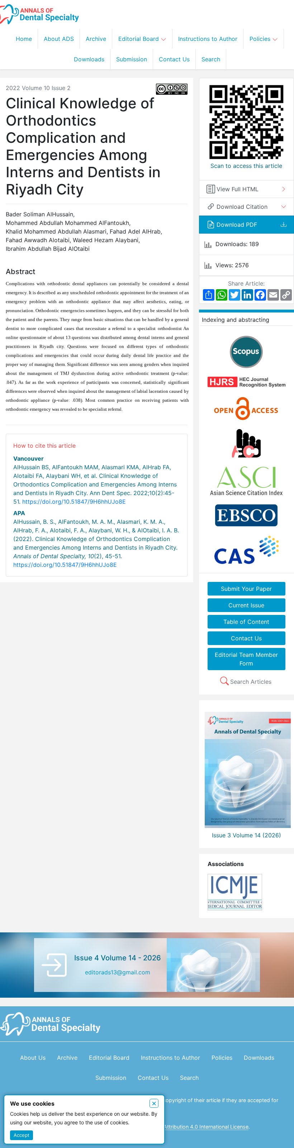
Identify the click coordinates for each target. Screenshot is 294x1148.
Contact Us (174, 59)
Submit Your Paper (246, 588)
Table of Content (246, 621)
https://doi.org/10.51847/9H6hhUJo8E (74, 501)
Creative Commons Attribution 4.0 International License (182, 1127)
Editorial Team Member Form (246, 659)
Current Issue (246, 605)
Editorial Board (139, 38)
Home (24, 38)
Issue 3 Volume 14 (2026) (246, 835)
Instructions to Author (207, 38)
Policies (261, 38)
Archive (96, 38)
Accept (21, 1135)
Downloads (89, 59)
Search (210, 59)
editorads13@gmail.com (117, 972)
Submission (131, 59)
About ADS (59, 38)
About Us (33, 1057)
